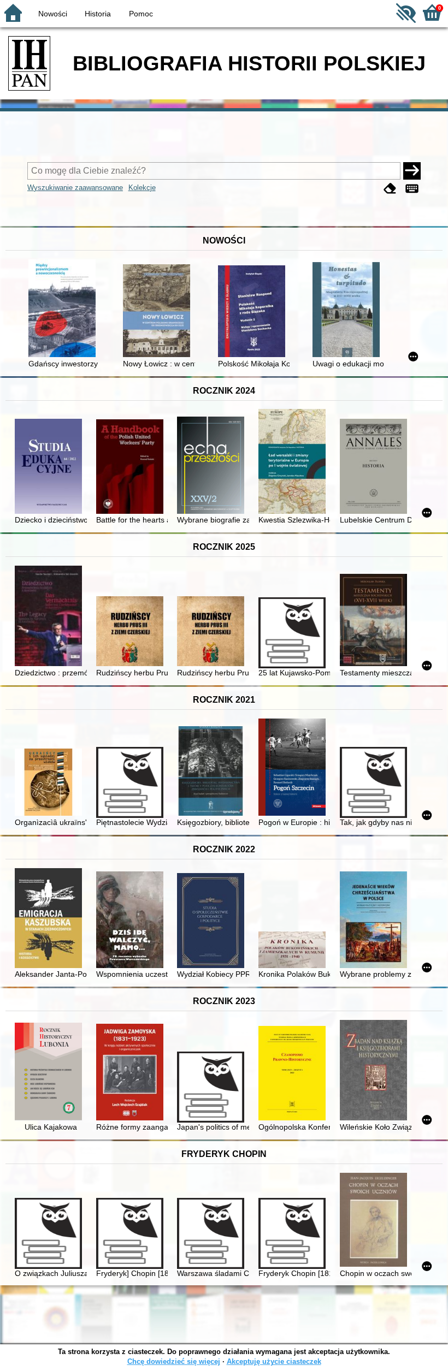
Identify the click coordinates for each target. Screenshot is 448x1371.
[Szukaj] (412, 171)
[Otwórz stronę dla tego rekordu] (64, 309)
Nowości (52, 13)
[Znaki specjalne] (412, 188)
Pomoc (141, 13)
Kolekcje (142, 187)
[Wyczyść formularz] (390, 188)
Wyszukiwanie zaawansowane (75, 187)
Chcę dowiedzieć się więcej (173, 1361)
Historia (98, 13)
